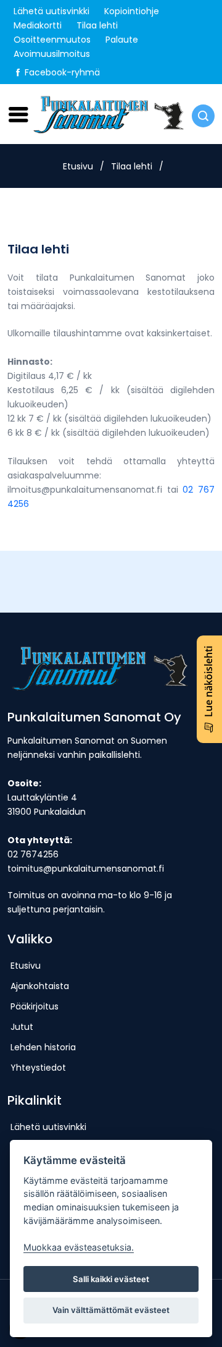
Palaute (121, 39)
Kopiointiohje (131, 11)
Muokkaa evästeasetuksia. (78, 1247)
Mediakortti (38, 25)
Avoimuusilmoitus (52, 54)
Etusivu (78, 166)
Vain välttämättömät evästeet (111, 1310)
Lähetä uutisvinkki (51, 11)
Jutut (21, 1027)
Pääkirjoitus (34, 1006)
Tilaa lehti (97, 25)
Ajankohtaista (39, 986)
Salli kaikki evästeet (111, 1279)
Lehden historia (43, 1047)
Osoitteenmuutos (52, 39)
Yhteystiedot (38, 1067)
